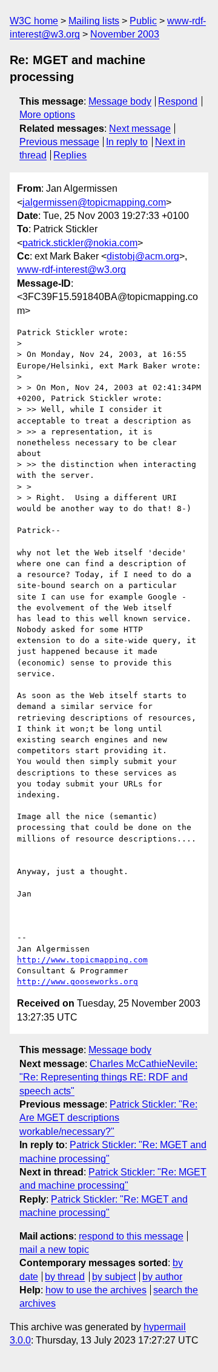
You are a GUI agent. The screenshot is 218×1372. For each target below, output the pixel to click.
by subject (114, 1277)
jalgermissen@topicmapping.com (94, 202)
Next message (140, 128)
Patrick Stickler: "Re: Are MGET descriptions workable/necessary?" (108, 1118)
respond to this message (131, 1236)
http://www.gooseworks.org (77, 981)
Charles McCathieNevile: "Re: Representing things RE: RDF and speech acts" (108, 1077)
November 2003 (124, 34)
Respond (177, 101)
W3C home (34, 21)
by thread (65, 1277)
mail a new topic (54, 1249)
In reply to (127, 142)
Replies (70, 155)
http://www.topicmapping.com (82, 959)
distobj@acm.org (143, 256)
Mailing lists (93, 21)
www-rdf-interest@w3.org (71, 269)
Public (143, 21)
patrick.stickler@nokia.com (79, 243)
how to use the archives (96, 1290)
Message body (119, 101)
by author (162, 1277)
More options (47, 114)
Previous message (59, 142)
